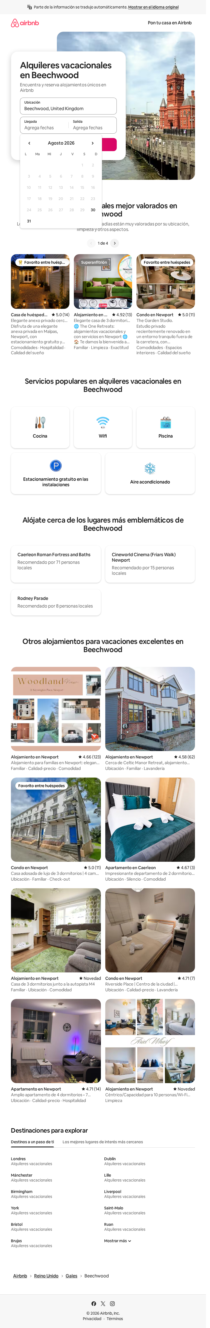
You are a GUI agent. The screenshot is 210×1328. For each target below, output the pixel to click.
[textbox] (44, 127)
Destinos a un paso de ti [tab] (32, 1141)
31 (29, 221)
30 (93, 209)
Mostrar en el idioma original (153, 7)
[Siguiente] (114, 243)
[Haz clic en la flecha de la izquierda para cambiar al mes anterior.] (29, 143)
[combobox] (68, 108)
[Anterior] (91, 243)
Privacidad (92, 1318)
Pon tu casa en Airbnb (170, 23)
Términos (115, 1318)
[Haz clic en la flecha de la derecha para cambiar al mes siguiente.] (92, 143)
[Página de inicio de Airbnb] (25, 22)
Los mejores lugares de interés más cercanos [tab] (103, 1141)
